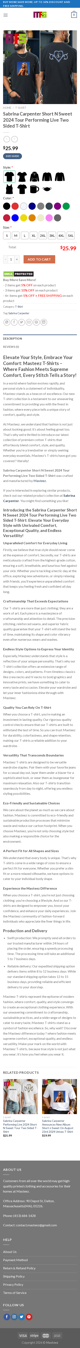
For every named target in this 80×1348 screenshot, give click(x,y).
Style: (8, 167)
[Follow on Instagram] (14, 1317)
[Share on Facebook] (14, 322)
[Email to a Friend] (29, 322)
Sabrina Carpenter (18, 313)
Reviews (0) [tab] (11, 346)
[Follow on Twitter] (21, 1317)
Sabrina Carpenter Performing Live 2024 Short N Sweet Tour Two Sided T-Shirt (20, 1126)
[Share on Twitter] (21, 322)
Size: (7, 227)
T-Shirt (20, 107)
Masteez (39, 481)
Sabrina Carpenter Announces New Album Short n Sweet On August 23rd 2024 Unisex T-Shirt (57, 1126)
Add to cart (39, 259)
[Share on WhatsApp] (6, 322)
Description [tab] (12, 338)
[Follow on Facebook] (6, 1317)
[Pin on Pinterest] (36, 322)
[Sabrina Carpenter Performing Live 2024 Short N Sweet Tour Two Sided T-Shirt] (20, 1096)
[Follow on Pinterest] (29, 1317)
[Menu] (5, 15)
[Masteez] (40, 15)
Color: (8, 198)
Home (7, 107)
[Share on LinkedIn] (43, 322)
